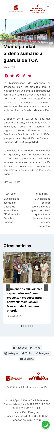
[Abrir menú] (48, 7)
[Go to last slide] (8, 287)
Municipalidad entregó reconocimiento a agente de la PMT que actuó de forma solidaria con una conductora (40, 210)
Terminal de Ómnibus (29, 41)
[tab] (21, 326)
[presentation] (27, 267)
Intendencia (9, 41)
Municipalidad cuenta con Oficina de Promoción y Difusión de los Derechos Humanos (12, 208)
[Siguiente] (46, 287)
